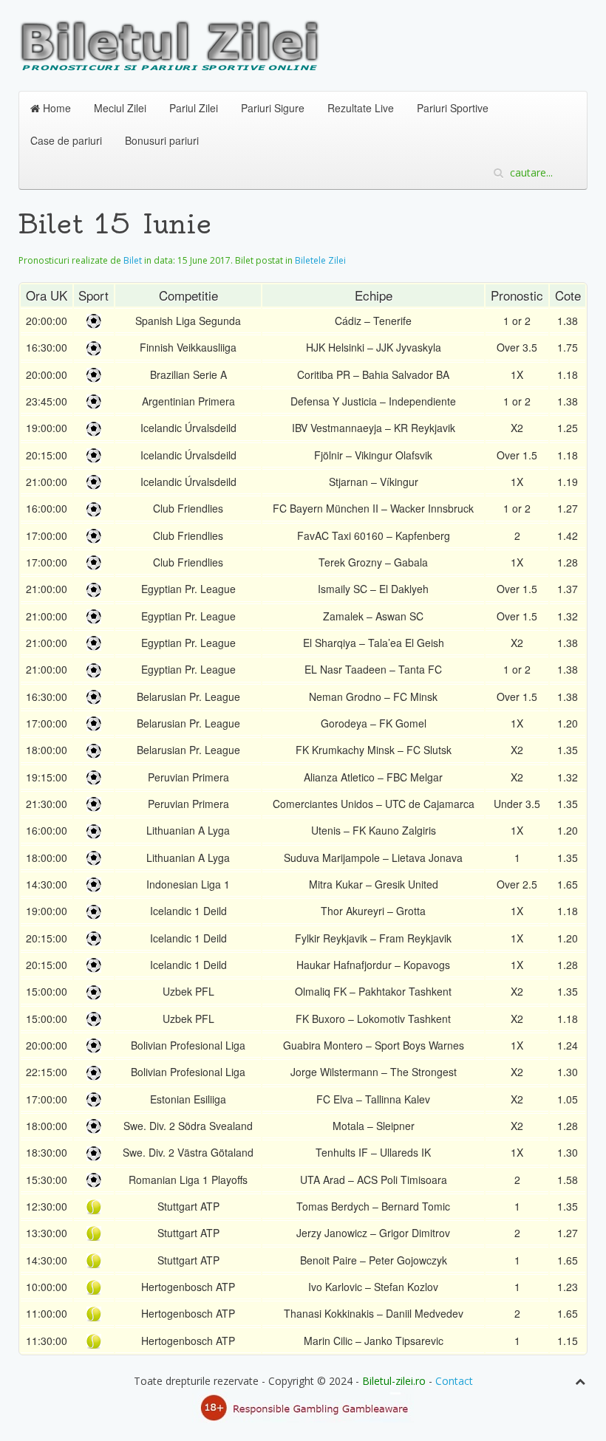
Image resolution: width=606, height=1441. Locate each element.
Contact (454, 1381)
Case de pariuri (66, 140)
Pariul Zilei (193, 107)
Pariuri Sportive (452, 107)
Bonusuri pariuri (162, 140)
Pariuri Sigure (272, 107)
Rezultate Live (360, 107)
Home (55, 107)
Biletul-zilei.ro (394, 1381)
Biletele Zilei (320, 260)
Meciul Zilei (120, 107)
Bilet (132, 260)
